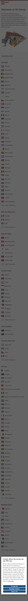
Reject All (14, 591)
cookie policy (10, 581)
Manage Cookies (14, 589)
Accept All (14, 586)
